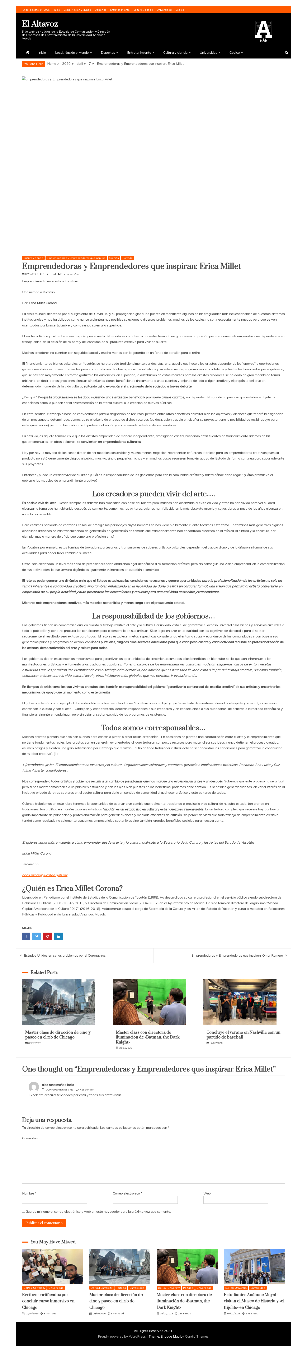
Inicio (57, 9)
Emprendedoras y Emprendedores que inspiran (76, 257)
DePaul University (34, 1287)
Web (207, 1193)
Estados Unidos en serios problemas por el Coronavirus (65, 955)
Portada (128, 257)
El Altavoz (40, 24)
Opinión (114, 257)
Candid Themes (197, 1336)
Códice (179, 9)
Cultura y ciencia (143, 9)
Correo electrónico (127, 1193)
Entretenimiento (120, 9)
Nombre (29, 1193)
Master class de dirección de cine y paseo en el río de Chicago (58, 1035)
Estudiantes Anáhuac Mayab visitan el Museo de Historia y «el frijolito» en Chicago (254, 1301)
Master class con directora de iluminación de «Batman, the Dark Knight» (148, 1037)
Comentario (30, 1138)
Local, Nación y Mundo (77, 9)
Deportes (101, 9)
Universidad (164, 9)
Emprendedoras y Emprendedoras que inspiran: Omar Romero (237, 955)
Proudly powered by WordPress (122, 1336)
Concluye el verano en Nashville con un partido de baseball (243, 1035)
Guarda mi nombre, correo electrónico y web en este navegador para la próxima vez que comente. (98, 1211)
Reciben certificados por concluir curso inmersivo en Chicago (48, 1301)
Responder (87, 1089)
